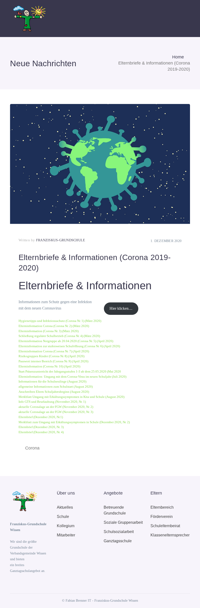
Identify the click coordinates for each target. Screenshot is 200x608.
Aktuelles (65, 507)
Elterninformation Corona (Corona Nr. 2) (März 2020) (54, 326)
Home (178, 57)
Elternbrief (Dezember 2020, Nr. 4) (41, 432)
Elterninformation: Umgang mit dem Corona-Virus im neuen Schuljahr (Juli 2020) (72, 376)
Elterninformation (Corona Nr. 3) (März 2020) (49, 331)
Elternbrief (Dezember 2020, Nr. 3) (41, 427)
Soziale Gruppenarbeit (123, 522)
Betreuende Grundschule (115, 510)
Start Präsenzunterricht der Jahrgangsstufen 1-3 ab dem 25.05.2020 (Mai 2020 (70, 371)
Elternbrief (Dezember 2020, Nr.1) (41, 417)
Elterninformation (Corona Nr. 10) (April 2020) (49, 366)
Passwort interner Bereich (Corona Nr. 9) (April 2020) (53, 361)
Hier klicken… (121, 308)
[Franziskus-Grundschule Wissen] (28, 18)
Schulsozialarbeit (119, 532)
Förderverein (161, 516)
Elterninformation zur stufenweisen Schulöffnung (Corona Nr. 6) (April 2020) (69, 346)
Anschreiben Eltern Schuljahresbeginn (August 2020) (54, 391)
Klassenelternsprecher (170, 535)
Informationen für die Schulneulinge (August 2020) (52, 381)
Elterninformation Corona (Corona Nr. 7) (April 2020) (54, 351)
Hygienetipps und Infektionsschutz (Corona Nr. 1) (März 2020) (60, 321)
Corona (32, 448)
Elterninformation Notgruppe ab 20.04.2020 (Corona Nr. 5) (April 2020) (66, 341)
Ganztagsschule (118, 541)
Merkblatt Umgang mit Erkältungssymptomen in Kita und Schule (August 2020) (71, 397)
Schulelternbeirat (165, 526)
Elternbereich (162, 507)
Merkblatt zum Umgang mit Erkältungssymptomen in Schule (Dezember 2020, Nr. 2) (74, 422)
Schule (63, 516)
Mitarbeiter (66, 535)
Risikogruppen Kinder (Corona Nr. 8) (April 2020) (51, 356)
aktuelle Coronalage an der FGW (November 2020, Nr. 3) (56, 412)
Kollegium (65, 526)
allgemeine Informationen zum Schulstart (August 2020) (56, 386)
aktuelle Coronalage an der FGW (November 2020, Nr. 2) (56, 407)
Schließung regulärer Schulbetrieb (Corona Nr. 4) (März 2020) (59, 336)
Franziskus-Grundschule (60, 240)
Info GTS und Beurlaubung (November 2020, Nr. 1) (52, 401)
